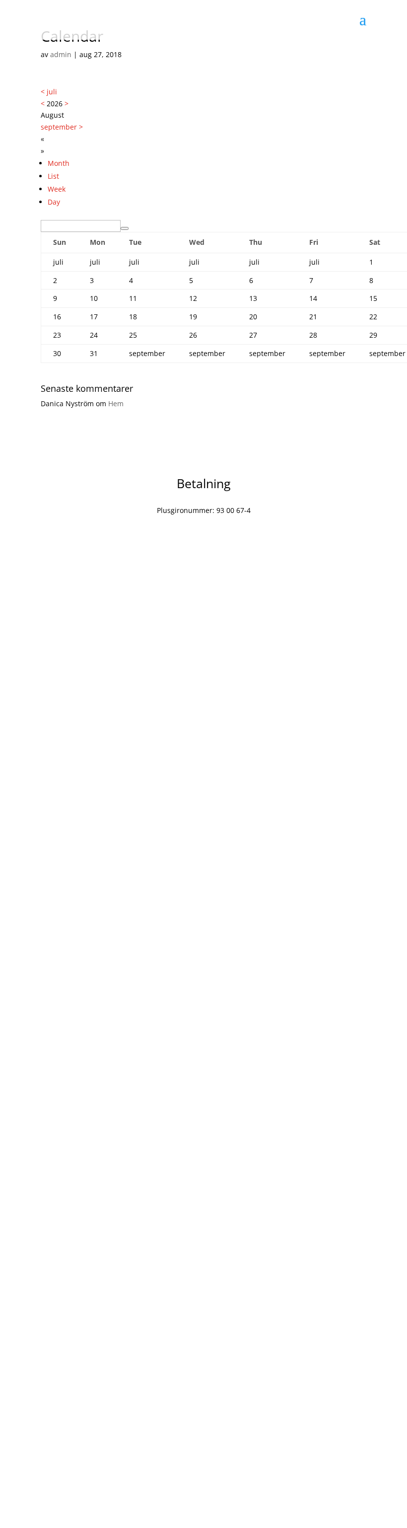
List (53, 176)
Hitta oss (216, 1448)
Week (57, 189)
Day (54, 202)
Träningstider (216, 1283)
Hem (116, 403)
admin (60, 54)
